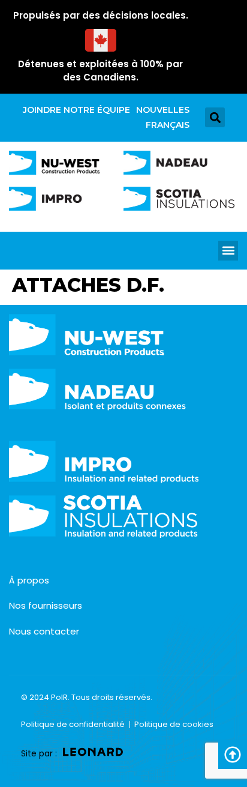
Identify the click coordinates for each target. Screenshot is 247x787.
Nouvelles (162, 109)
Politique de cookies (173, 724)
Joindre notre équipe (76, 109)
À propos (29, 580)
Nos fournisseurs (45, 605)
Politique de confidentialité (73, 724)
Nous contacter (44, 631)
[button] (215, 117)
